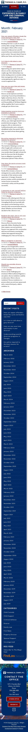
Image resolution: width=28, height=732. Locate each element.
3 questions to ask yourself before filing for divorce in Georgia (13, 191)
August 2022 (8, 470)
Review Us (14, 704)
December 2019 (9, 589)
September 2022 (10, 466)
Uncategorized (9, 642)
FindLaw (21, 728)
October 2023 (9, 418)
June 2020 (7, 567)
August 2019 (8, 600)
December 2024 (10, 366)
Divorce (9, 66)
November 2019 (9, 593)
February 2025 (9, 358)
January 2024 (9, 407)
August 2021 (8, 515)
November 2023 (10, 414)
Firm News (7, 631)
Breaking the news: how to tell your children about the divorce (13, 216)
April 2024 (8, 396)
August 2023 (8, 425)
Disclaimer (5, 726)
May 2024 (7, 392)
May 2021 (7, 526)
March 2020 (8, 578)
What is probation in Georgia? (11, 240)
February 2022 (9, 492)
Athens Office (14, 699)
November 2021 (9, 503)
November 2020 (10, 548)
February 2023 (9, 448)
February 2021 (9, 537)
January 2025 (9, 362)
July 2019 (7, 604)
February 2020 (9, 581)
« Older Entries (5, 292)
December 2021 (9, 500)
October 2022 (9, 462)
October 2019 (9, 596)
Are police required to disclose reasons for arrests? (12, 139)
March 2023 (8, 444)
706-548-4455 (14, 690)
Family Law (10, 91)
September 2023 (10, 422)
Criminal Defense (12, 41)
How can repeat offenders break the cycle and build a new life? (13, 37)
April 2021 (7, 529)
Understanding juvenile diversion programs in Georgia (12, 112)
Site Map (10, 726)
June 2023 (7, 433)
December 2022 (9, 455)
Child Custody (9, 612)
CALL (24, 6)
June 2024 (7, 388)
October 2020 (9, 552)
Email (15, 6)
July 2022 (7, 474)
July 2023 (7, 429)
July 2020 (7, 563)
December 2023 (9, 410)
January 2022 (9, 496)
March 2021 (8, 533)
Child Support (9, 616)
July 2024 (7, 384)
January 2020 (9, 585)
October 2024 (9, 373)
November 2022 (9, 459)
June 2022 (7, 477)
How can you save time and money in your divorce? (12, 328)
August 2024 (8, 381)
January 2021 (8, 541)
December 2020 (10, 544)
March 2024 (8, 399)
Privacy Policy (17, 726)
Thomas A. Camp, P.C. (16, 39)
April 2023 (8, 440)
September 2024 (10, 377)
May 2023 (7, 436)
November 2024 (10, 370)
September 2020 (10, 555)
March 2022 (8, 488)
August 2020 (8, 559)
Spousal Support (10, 638)
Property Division (10, 634)
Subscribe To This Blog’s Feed (13, 651)
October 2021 (9, 507)
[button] (4, 6)
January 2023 (9, 451)
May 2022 (7, 481)
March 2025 (8, 355)
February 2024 (9, 403)
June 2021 (7, 522)
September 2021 (10, 511)
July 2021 (7, 518)
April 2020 (8, 574)
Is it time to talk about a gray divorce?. (13, 321)
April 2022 (7, 485)
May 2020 (7, 570)
